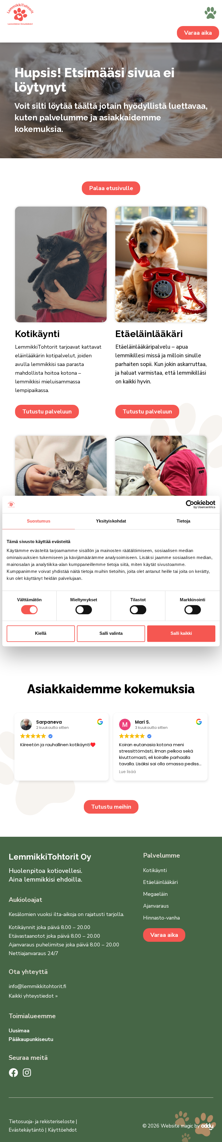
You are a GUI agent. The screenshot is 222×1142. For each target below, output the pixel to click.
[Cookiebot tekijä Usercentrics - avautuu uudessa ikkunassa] (190, 504)
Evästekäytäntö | (28, 1130)
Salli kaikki (181, 633)
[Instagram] (27, 1072)
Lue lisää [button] (127, 772)
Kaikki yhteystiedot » (33, 995)
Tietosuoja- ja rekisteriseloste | (43, 1121)
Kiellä (40, 633)
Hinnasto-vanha (161, 917)
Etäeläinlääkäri (160, 882)
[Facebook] (13, 1072)
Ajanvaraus (156, 905)
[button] (210, 13)
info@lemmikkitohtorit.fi (37, 986)
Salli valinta (111, 633)
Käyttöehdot (62, 1130)
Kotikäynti (155, 870)
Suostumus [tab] (38, 520)
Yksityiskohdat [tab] (111, 520)
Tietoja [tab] (183, 520)
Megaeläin (155, 894)
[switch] (83, 609)
